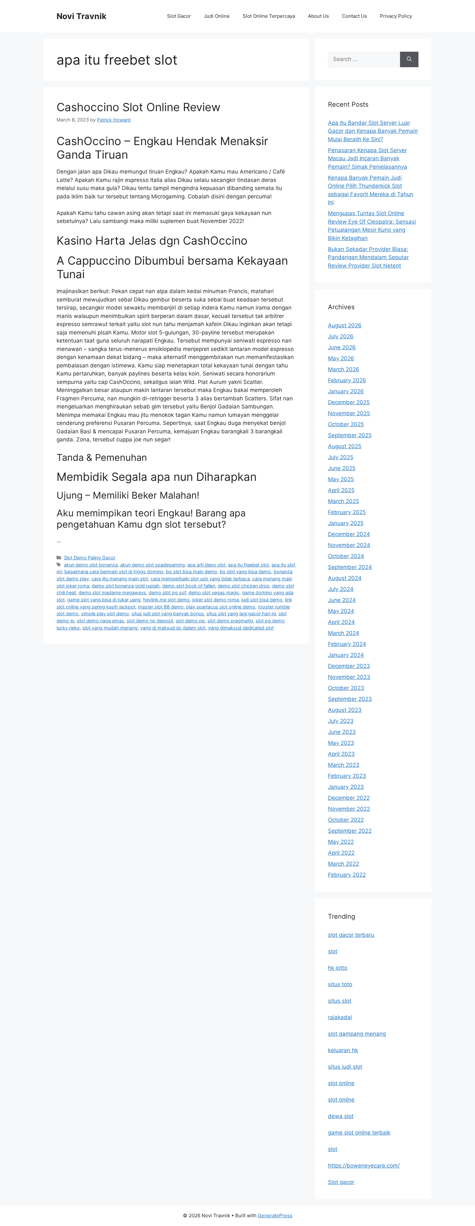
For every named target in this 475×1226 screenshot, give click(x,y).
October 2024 (346, 556)
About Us (318, 16)
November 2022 (349, 809)
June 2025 (341, 468)
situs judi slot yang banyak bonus (168, 613)
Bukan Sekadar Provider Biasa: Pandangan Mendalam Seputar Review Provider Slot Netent (368, 257)
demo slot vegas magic (213, 592)
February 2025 (347, 512)
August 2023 (345, 710)
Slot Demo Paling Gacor (89, 557)
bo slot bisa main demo (191, 571)
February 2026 (347, 380)
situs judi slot (345, 1066)
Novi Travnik (82, 16)
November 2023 (349, 677)
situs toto (340, 984)
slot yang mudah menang (110, 627)
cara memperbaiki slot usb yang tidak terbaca (200, 578)
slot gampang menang (357, 1033)
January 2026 (346, 391)
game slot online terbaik (359, 1132)
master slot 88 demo (161, 606)
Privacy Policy (396, 16)
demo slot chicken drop (243, 585)
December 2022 (349, 798)
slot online (341, 1083)
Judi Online (217, 16)
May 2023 (341, 743)
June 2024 (342, 600)
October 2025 (346, 424)
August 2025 (344, 446)
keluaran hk (343, 1050)
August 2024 (345, 578)
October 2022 (346, 820)
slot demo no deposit (150, 620)
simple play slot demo (105, 613)
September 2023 (350, 699)
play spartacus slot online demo (220, 606)
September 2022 (350, 831)
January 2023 (346, 787)
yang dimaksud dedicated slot (241, 627)
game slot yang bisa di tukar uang (104, 599)
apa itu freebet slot (248, 564)
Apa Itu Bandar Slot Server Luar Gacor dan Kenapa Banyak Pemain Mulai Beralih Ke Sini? (373, 131)
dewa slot (341, 1116)
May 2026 (341, 358)
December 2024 (349, 534)
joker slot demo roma (215, 599)
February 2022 (347, 875)
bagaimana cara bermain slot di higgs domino (114, 571)
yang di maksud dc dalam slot (173, 627)
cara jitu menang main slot (119, 578)
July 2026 (341, 336)
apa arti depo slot (206, 564)
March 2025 (343, 501)
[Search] (409, 59)
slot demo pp (190, 620)
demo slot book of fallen (188, 585)
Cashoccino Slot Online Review (138, 107)
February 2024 (347, 644)
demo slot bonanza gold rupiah (126, 585)
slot (332, 951)
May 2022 (341, 842)
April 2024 (341, 622)
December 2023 (349, 666)
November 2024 (349, 545)
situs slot (339, 1001)
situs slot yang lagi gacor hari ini (241, 613)
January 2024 (346, 655)
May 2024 (341, 611)
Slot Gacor (179, 16)
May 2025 (341, 479)
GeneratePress (275, 1215)
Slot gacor (341, 1182)
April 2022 (341, 853)
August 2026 (345, 325)
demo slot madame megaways (112, 592)
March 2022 (343, 864)
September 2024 (350, 567)
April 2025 (341, 490)
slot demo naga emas (100, 620)
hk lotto (337, 968)
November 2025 (349, 413)
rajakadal (340, 1017)
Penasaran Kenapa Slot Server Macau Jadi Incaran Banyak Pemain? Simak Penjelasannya (367, 158)
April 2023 (341, 754)
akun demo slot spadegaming (152, 564)
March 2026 (343, 369)
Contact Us (354, 16)
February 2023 (347, 776)
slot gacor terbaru (351, 935)
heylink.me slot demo (166, 599)
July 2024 (341, 589)
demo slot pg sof (167, 592)
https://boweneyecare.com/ (364, 1165)
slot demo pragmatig (230, 620)
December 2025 (349, 402)
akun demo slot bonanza (91, 564)
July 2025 (340, 457)
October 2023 (346, 688)
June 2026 (342, 347)
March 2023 (343, 765)
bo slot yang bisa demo (245, 571)
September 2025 (350, 435)
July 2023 (341, 721)
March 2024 (343, 633)
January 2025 (346, 523)
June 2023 (342, 732)
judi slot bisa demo (261, 599)
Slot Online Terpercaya (269, 16)
